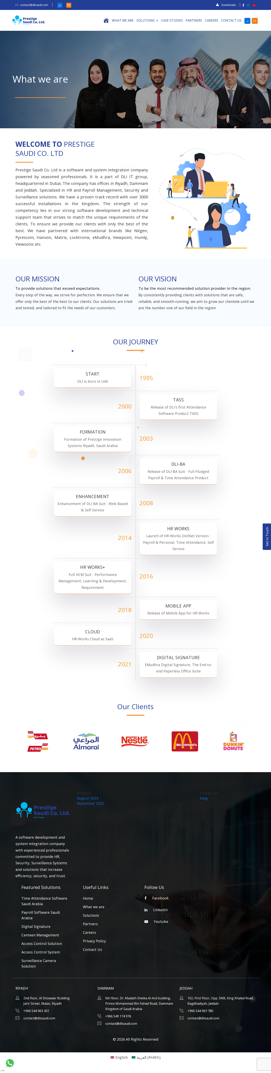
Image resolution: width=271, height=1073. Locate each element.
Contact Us (231, 20)
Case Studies (172, 20)
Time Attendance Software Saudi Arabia (44, 901)
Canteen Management (40, 935)
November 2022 (90, 803)
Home (88, 898)
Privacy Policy (94, 941)
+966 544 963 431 (36, 1011)
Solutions (145, 20)
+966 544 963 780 (200, 1011)
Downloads (228, 5)
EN (68, 5)
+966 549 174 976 (118, 1016)
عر (60, 5)
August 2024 (87, 798)
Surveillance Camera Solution (38, 963)
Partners (194, 20)
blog (204, 798)
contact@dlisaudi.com (34, 5)
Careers (211, 20)
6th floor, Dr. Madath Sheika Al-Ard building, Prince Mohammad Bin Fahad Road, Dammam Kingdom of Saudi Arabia (139, 1003)
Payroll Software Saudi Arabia (40, 915)
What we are (123, 20)
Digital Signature (35, 926)
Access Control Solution (41, 943)
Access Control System (40, 952)
